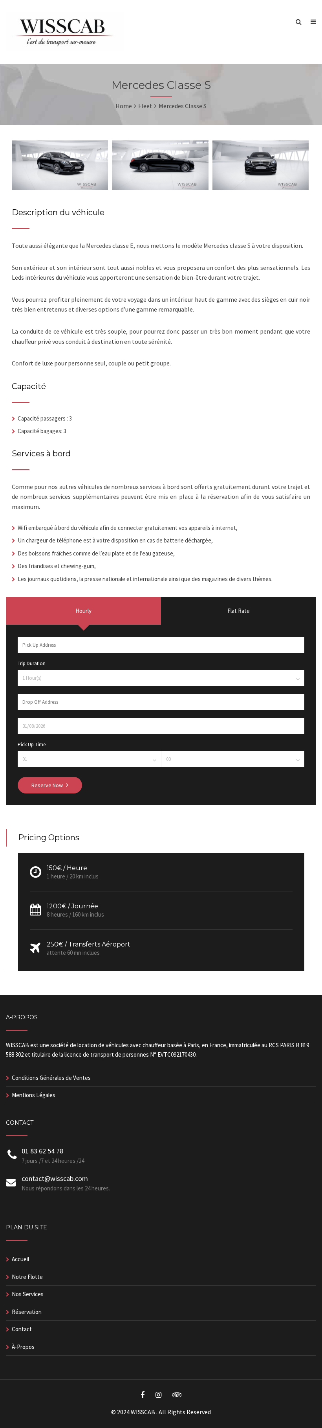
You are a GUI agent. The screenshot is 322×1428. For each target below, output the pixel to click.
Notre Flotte (27, 1276)
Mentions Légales (33, 1095)
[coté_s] (160, 188)
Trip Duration (32, 663)
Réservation (27, 1311)
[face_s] (260, 188)
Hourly (83, 610)
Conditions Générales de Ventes (51, 1077)
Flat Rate (238, 610)
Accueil (20, 1259)
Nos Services (28, 1294)
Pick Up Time (32, 744)
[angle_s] (60, 188)
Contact (22, 1329)
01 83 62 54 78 (42, 1150)
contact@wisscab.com (55, 1178)
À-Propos (23, 1347)
